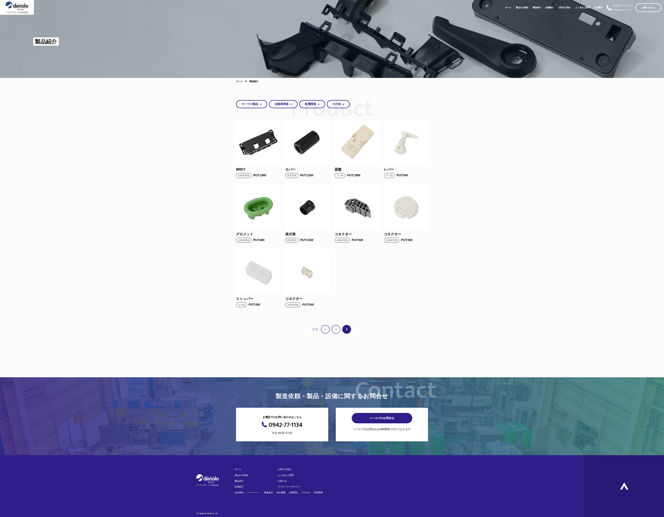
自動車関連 (282, 103)
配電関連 (310, 103)
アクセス (305, 492)
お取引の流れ (564, 7)
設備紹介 (550, 7)
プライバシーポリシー (289, 486)
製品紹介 (537, 7)
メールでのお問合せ (382, 418)
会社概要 (280, 492)
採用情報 (318, 492)
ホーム (508, 7)
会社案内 (598, 7)
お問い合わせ (648, 7)
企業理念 (293, 492)
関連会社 (268, 492)
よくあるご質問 (582, 7)
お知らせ (282, 481)
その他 (337, 103)
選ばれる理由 (522, 7)
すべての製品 (250, 103)
